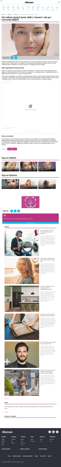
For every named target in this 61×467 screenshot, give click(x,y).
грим (9, 149)
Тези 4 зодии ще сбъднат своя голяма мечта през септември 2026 (47, 260)
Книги (51, 441)
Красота (3, 441)
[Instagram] (18, 211)
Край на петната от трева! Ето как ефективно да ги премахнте (47, 232)
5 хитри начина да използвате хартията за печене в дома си (47, 315)
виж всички (7, 398)
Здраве (3, 439)
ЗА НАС (9, 456)
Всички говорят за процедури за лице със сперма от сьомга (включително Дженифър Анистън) (47, 169)
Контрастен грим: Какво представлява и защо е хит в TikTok (28, 169)
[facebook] (11, 211)
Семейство (13, 439)
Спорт (3, 443)
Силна (22, 441)
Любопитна (52, 437)
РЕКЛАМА (36, 456)
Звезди (41, 439)
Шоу (41, 441)
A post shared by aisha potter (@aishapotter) (30, 131)
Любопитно (52, 439)
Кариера (22, 439)
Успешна (23, 437)
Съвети (31, 439)
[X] (15, 211)
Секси (31, 437)
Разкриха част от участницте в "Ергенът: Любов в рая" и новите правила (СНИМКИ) (47, 371)
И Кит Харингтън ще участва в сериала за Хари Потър (47, 342)
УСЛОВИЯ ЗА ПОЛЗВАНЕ (17, 456)
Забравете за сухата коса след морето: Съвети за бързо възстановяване (45, 186)
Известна (42, 437)
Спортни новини (42, 449)
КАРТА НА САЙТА (43, 456)
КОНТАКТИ (49, 456)
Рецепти (13, 443)
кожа (16, 61)
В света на (23, 443)
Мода (3, 444)
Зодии (22, 444)
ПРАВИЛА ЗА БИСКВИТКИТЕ (28, 456)
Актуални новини (6, 449)
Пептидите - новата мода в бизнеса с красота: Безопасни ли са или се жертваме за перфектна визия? (10, 186)
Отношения (32, 441)
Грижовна (13, 437)
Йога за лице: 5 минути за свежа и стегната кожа (28, 186)
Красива (4, 437)
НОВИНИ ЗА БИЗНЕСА (25, 449)
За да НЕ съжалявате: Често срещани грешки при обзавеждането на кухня (47, 288)
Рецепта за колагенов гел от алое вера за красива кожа (9, 169)
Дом (12, 441)
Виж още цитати (30, 222)
